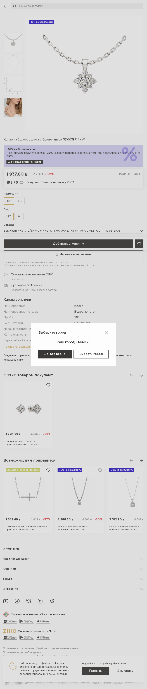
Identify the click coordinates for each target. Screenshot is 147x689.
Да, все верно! (55, 354)
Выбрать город (91, 354)
